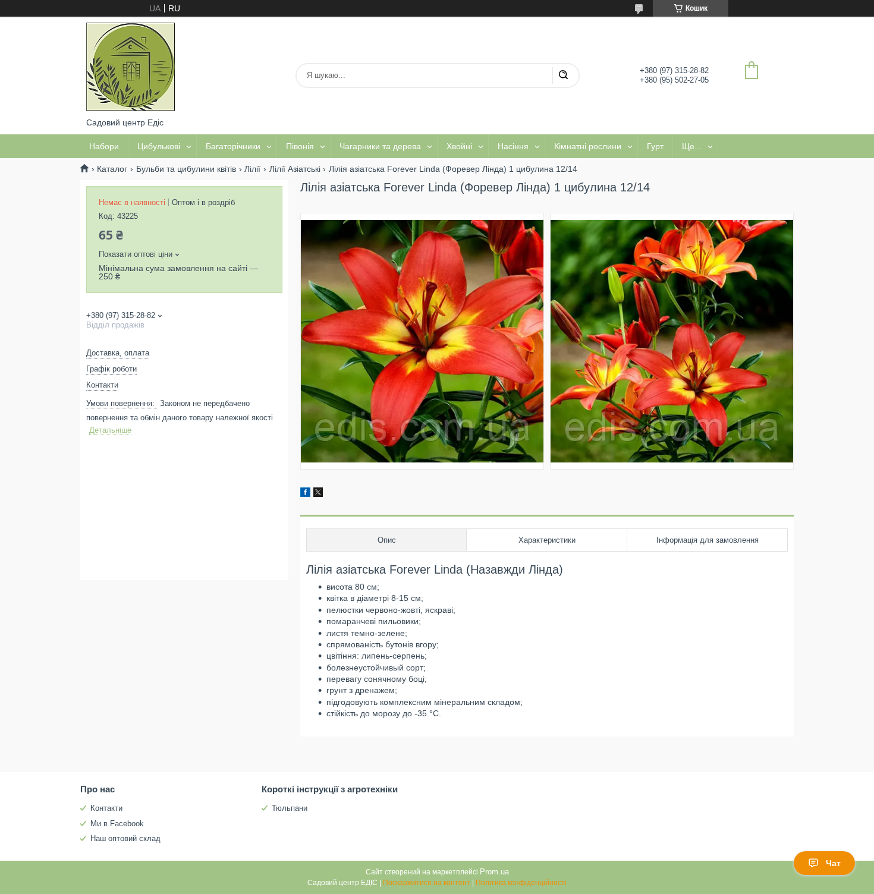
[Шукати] (563, 75)
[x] (318, 494)
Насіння (513, 146)
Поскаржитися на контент (426, 883)
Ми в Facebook (117, 823)
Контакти (106, 808)
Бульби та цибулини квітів (186, 169)
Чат (833, 863)
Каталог (112, 169)
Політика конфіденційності (521, 883)
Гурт (655, 146)
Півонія (300, 146)
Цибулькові (158, 146)
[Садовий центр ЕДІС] (130, 67)
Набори (104, 146)
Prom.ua (494, 871)
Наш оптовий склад (125, 838)
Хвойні (459, 146)
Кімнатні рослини (587, 146)
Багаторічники (233, 146)
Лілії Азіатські (294, 169)
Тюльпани (289, 808)
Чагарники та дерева (380, 146)
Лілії (252, 169)
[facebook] (305, 494)
